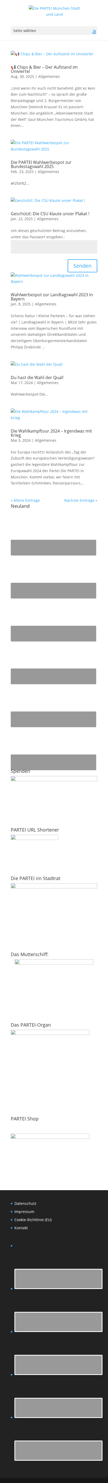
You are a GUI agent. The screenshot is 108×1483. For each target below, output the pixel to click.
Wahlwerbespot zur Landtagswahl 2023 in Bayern (52, 297)
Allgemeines (49, 76)
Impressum (24, 1211)
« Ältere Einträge (25, 500)
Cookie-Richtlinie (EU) (33, 1219)
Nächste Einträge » (80, 500)
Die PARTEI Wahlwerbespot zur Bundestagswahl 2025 (41, 164)
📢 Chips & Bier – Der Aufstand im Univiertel (44, 69)
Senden (82, 265)
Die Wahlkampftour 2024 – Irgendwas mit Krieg (51, 433)
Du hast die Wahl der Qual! (37, 377)
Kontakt (21, 1227)
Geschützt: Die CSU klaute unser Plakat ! (50, 214)
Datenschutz (25, 1203)
